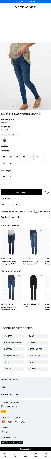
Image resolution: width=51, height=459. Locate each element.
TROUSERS (33, 362)
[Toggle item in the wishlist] (47, 192)
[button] (4, 157)
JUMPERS (8, 369)
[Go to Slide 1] (13, 106)
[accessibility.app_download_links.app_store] (17, 444)
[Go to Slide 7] (38, 106)
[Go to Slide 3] (21, 106)
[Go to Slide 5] (30, 106)
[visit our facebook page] (2, 433)
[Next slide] (48, 244)
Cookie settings (25, 449)
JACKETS (8, 336)
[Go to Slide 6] (34, 106)
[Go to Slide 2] (17, 106)
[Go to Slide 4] (25, 106)
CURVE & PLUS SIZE (12, 343)
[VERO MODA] (25, 7)
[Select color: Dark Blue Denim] (4, 142)
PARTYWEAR (33, 369)
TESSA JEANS (34, 356)
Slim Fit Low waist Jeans (20, 113)
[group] (11, 246)
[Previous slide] (3, 244)
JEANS (31, 336)
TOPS (6, 362)
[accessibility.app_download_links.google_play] (6, 444)
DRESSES (8, 349)
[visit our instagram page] (6, 433)
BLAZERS (32, 343)
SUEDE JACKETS (35, 349)
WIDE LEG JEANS (11, 356)
